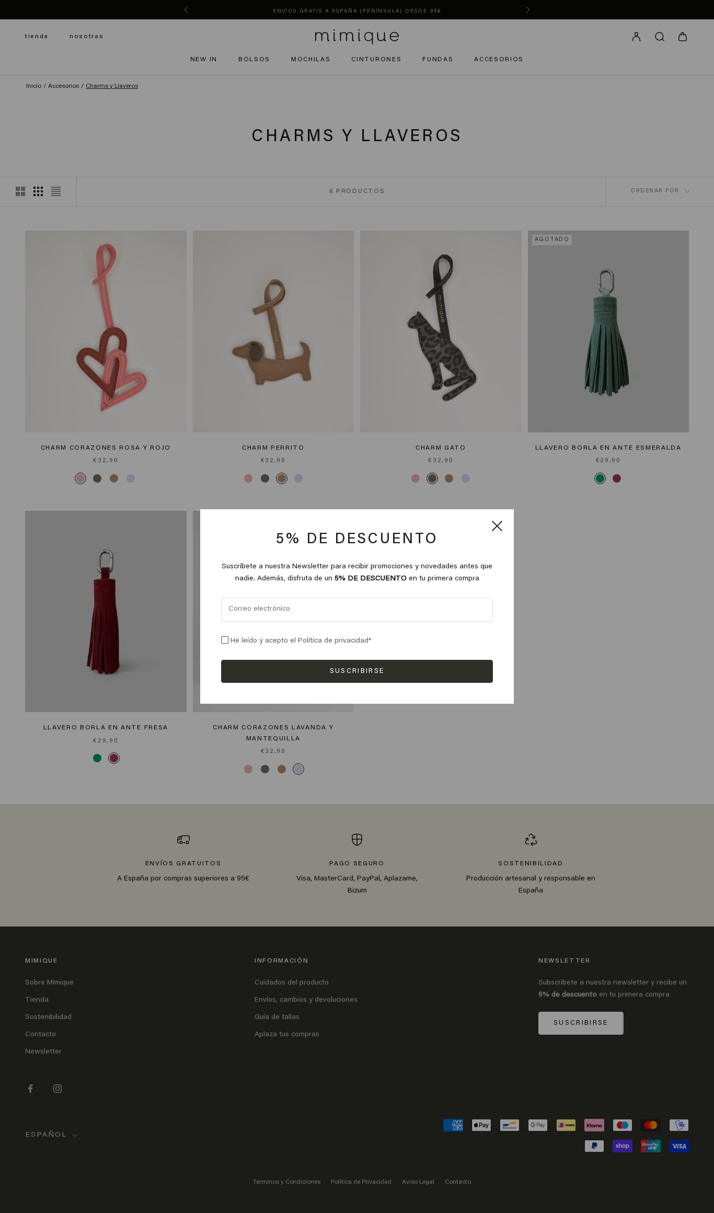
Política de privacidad (333, 641)
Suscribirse (357, 671)
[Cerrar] (497, 526)
